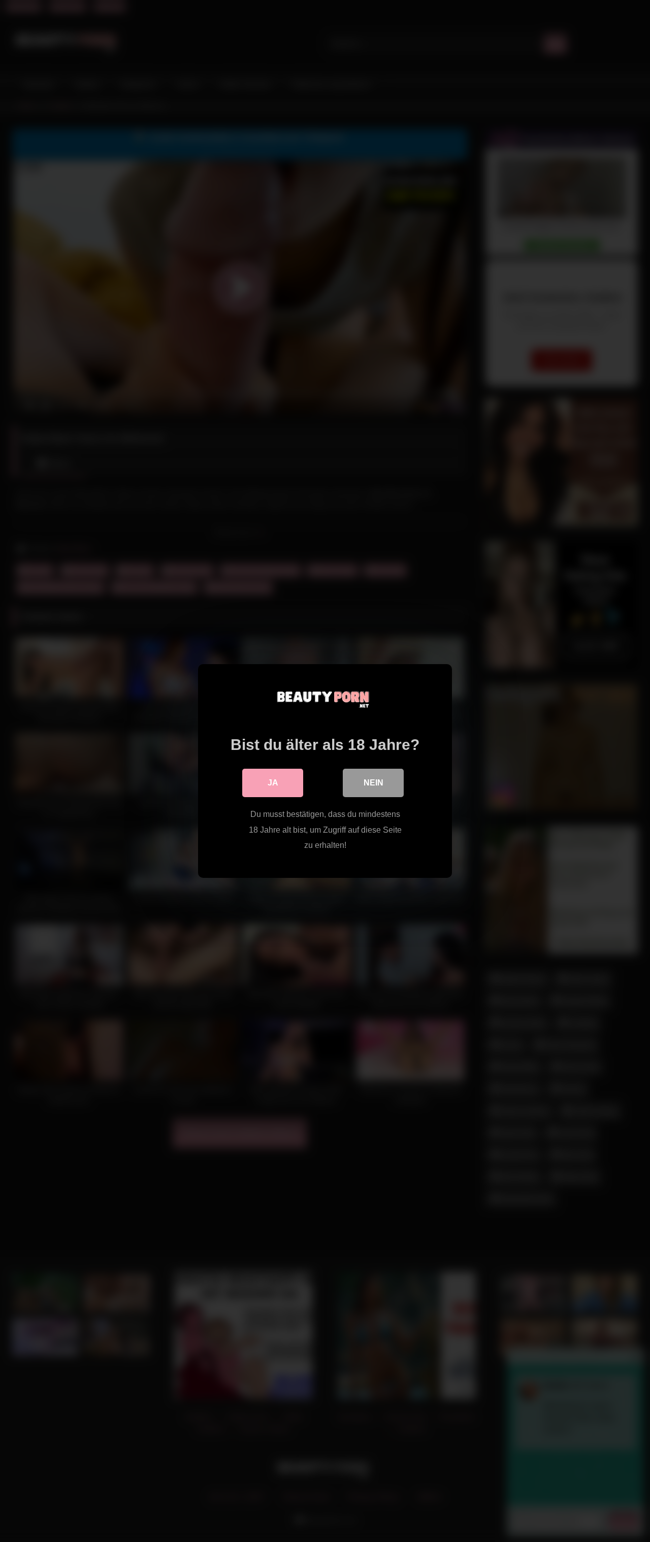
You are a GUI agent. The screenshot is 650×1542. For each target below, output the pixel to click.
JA (273, 782)
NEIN (373, 782)
